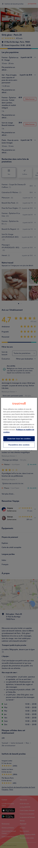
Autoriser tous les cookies (19, 439)
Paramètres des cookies (19, 445)
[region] (19, 424)
